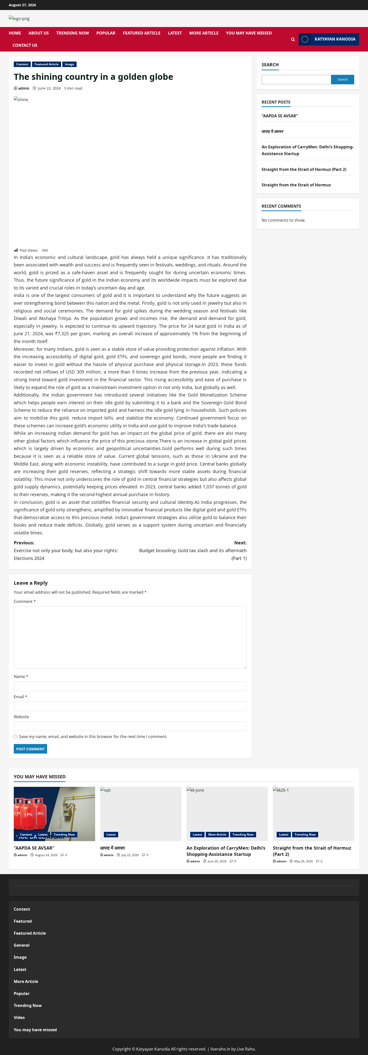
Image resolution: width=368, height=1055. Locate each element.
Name (21, 676)
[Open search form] (293, 39)
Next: (193, 550)
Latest (175, 33)
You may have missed (249, 33)
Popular (105, 33)
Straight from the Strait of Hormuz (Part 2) (304, 169)
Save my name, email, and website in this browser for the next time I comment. (93, 736)
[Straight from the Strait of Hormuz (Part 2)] (313, 814)
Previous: (66, 550)
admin (23, 88)
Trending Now (72, 33)
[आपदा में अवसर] (140, 814)
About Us (39, 33)
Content (22, 64)
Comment (25, 601)
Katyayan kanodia (335, 39)
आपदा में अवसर (272, 131)
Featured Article (141, 33)
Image (69, 64)
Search (270, 65)
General (22, 945)
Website (21, 717)
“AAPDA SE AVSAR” (280, 116)
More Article (204, 33)
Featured (23, 921)
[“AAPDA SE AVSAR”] (54, 814)
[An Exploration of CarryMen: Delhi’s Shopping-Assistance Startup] (227, 814)
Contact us (25, 45)
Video (19, 1017)
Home (15, 33)
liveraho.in (220, 1049)
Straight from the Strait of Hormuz (296, 185)
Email (20, 696)
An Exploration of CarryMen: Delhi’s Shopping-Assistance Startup (226, 851)
